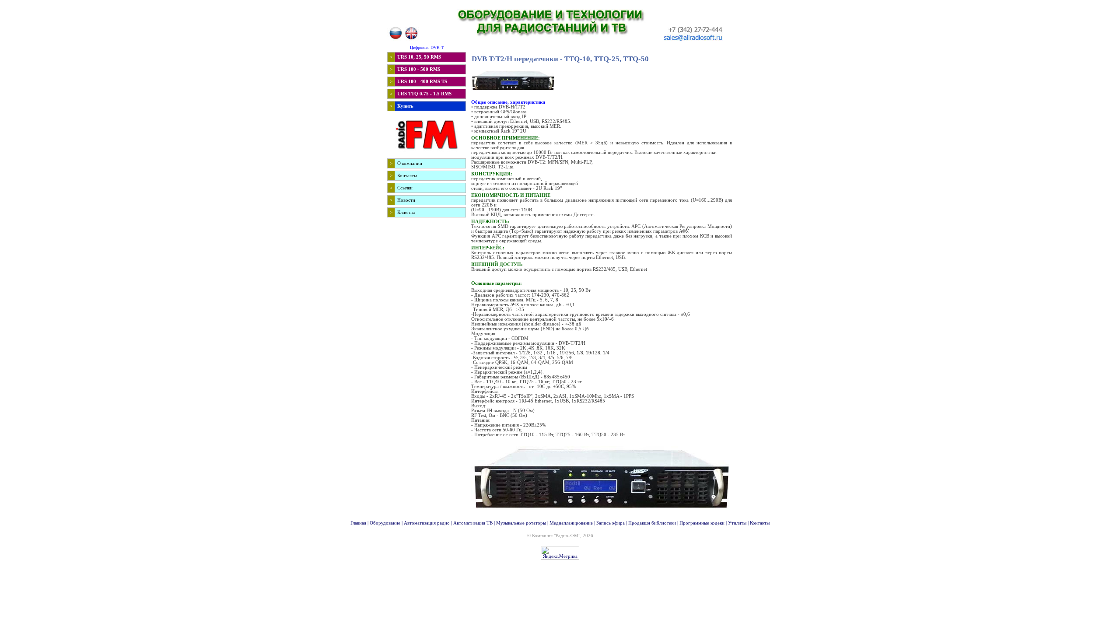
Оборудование (385, 523)
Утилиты (737, 523)
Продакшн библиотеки (652, 523)
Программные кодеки (701, 523)
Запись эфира (610, 523)
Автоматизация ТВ (473, 523)
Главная (358, 523)
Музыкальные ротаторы (521, 523)
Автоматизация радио (427, 523)
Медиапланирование (571, 523)
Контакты (760, 523)
